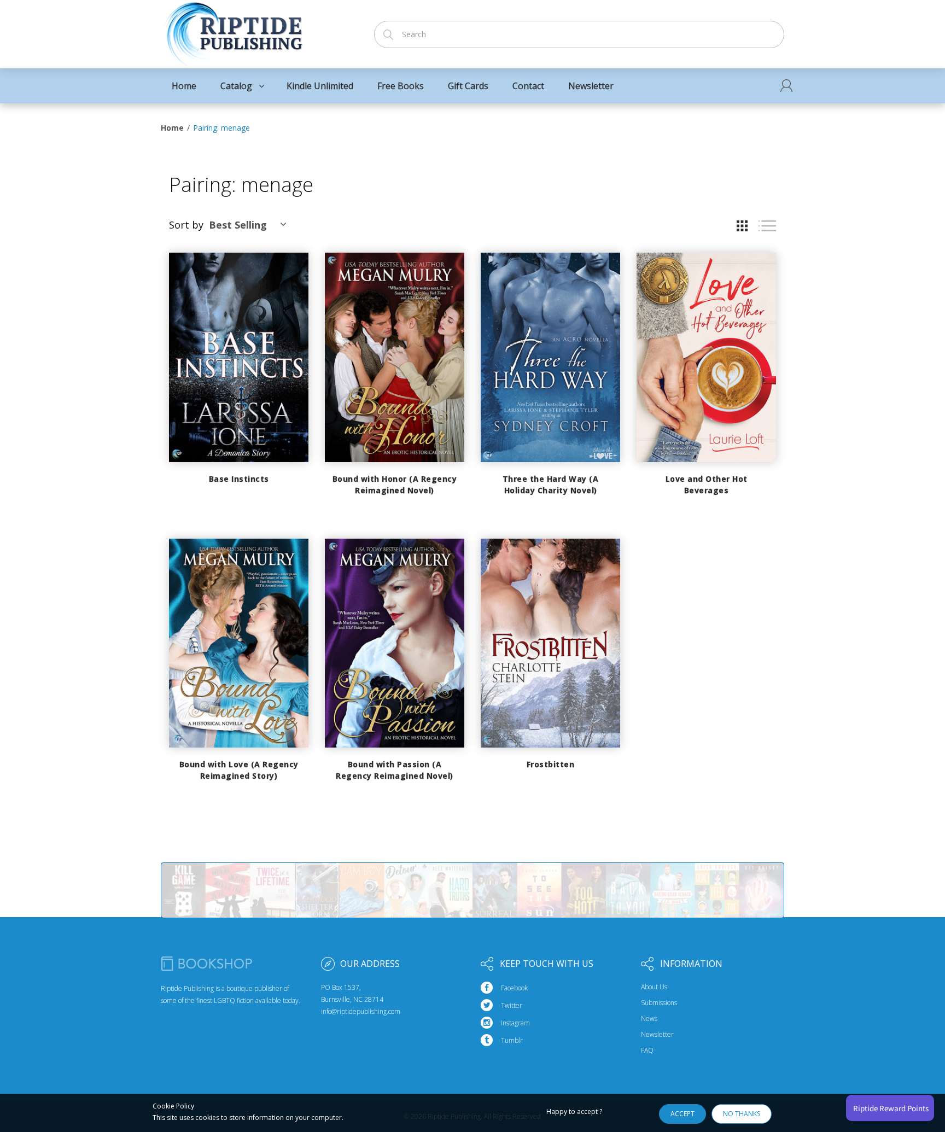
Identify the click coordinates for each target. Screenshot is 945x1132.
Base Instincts (239, 479)
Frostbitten (551, 764)
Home (172, 127)
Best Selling (238, 224)
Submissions (659, 1003)
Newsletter (657, 1034)
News (649, 1018)
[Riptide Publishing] (233, 31)
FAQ (647, 1050)
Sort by (186, 224)
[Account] (786, 85)
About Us (654, 987)
